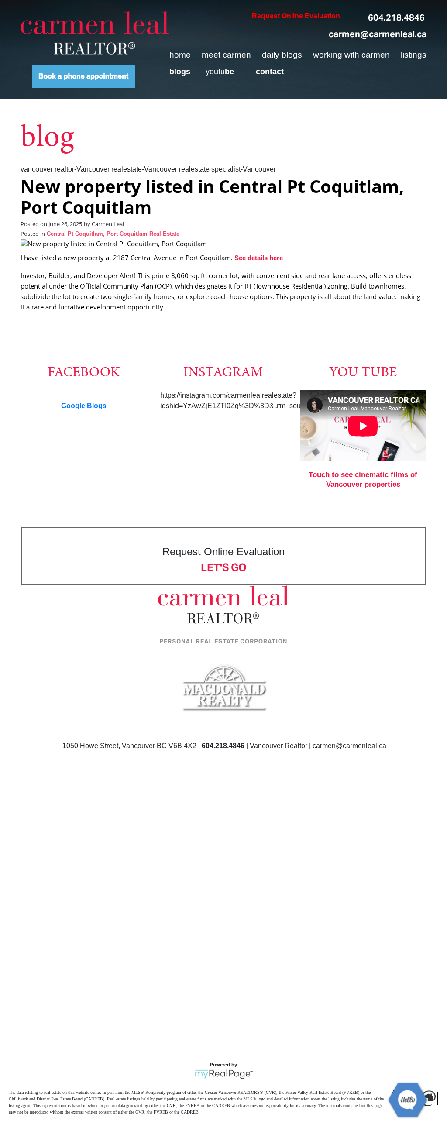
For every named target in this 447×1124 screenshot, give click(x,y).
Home (180, 54)
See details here (258, 257)
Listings (413, 54)
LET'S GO (224, 567)
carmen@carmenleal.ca (377, 34)
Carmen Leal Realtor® (95, 33)
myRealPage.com (223, 1074)
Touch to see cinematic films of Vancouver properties (363, 479)
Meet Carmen (226, 54)
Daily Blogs (282, 54)
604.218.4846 (396, 17)
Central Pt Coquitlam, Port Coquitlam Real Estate (113, 234)
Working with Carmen (351, 54)
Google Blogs (84, 405)
